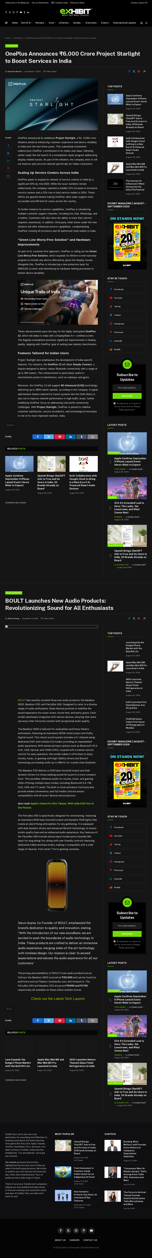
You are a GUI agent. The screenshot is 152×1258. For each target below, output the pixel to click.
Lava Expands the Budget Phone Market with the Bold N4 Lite (18, 1063)
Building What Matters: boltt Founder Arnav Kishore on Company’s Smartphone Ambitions (135, 1149)
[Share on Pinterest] (138, 71)
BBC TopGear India (59, 3)
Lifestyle (63, 23)
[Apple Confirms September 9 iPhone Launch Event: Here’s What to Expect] (19, 464)
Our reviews (10, 1162)
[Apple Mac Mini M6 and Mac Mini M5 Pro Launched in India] (115, 167)
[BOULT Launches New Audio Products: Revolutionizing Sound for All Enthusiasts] (51, 627)
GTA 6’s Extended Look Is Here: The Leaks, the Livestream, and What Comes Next (129, 508)
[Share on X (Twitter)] (134, 71)
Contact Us (90, 1240)
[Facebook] (8, 146)
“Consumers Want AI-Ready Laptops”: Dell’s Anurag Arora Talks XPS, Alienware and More (135, 1174)
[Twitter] (8, 153)
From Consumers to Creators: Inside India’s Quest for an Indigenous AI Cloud (84, 1172)
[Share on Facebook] (129, 71)
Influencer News (77, 3)
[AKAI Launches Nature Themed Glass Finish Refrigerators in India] (83, 1048)
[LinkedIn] (8, 161)
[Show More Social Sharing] (144, 71)
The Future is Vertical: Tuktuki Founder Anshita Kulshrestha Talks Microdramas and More (135, 1198)
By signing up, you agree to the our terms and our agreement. (127, 406)
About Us (60, 1240)
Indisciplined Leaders (124, 23)
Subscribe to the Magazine (17, 3)
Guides (77, 23)
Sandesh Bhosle (15, 71)
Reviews (39, 23)
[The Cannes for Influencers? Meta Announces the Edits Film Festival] (115, 184)
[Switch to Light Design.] (146, 23)
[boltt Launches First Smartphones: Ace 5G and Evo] (115, 705)
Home (15, 23)
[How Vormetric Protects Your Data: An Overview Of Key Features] (63, 1195)
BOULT (22, 700)
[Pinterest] (8, 168)
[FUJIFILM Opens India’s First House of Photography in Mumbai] (115, 722)
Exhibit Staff (137, 469)
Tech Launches (13, 593)
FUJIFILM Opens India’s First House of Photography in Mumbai (135, 723)
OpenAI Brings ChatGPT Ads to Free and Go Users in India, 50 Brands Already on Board (51, 482)
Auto (51, 23)
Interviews (91, 23)
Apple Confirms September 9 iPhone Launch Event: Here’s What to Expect (17, 480)
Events (104, 23)
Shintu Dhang (13, 618)
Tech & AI (26, 23)
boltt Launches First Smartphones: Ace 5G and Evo (136, 705)
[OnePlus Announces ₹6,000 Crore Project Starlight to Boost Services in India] (51, 129)
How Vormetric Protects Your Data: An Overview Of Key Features (85, 1196)
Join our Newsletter (40, 3)
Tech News (18, 38)
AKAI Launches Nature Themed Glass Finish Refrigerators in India (82, 1063)
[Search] (141, 23)
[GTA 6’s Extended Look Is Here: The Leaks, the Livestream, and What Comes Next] (127, 488)
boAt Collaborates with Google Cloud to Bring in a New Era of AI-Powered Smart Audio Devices (83, 482)
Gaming (112, 497)
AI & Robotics (115, 545)
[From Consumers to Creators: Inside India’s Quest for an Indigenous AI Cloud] (63, 1172)
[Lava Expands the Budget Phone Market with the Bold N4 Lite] (19, 1048)
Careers (74, 1240)
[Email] (8, 176)
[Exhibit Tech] (76, 12)
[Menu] (6, 23)
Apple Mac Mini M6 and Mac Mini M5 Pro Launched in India (136, 167)
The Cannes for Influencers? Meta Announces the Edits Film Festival (135, 185)
